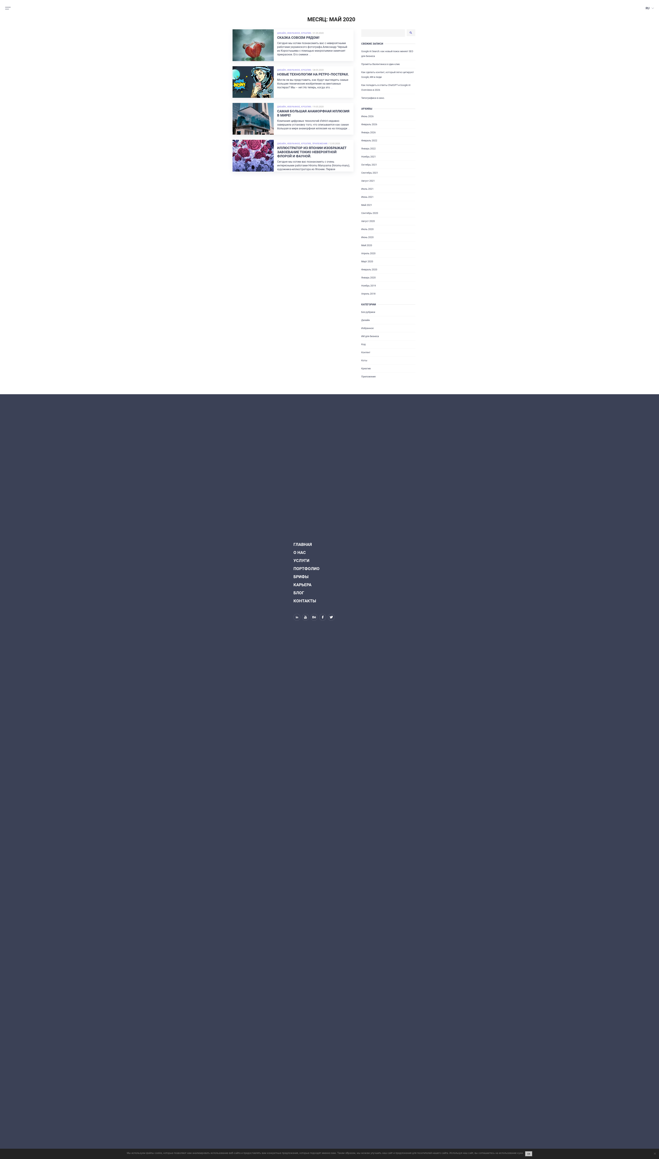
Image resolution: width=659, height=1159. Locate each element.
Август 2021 (368, 180)
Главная (302, 544)
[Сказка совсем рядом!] (253, 45)
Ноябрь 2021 (368, 156)
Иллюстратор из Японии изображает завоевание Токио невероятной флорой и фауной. (311, 152)
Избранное (293, 33)
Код (363, 344)
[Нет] (654, 1153)
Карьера (302, 585)
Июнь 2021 (367, 197)
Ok (528, 1153)
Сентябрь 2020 (369, 213)
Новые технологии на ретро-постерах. (313, 74)
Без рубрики (368, 312)
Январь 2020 (368, 277)
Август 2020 (368, 221)
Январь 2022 (368, 148)
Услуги (301, 561)
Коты (364, 360)
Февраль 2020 (369, 269)
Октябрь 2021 (369, 164)
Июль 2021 (367, 189)
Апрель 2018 (368, 293)
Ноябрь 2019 (368, 285)
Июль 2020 (367, 229)
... (309, 54)
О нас (299, 553)
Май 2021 (366, 205)
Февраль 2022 (369, 140)
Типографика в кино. (373, 98)
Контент (365, 352)
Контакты (304, 601)
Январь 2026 (368, 132)
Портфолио (306, 569)
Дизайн (281, 33)
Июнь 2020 (367, 237)
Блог (298, 593)
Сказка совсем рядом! (298, 38)
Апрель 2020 (368, 253)
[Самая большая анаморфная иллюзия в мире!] (253, 119)
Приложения (319, 143)
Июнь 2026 (367, 116)
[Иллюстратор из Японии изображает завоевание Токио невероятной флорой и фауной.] (253, 156)
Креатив (306, 33)
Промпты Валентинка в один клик (380, 64)
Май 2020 (366, 245)
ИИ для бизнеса (370, 336)
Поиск (411, 32)
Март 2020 (367, 261)
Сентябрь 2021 (369, 172)
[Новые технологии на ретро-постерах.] (253, 82)
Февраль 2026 (369, 124)
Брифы (301, 577)
